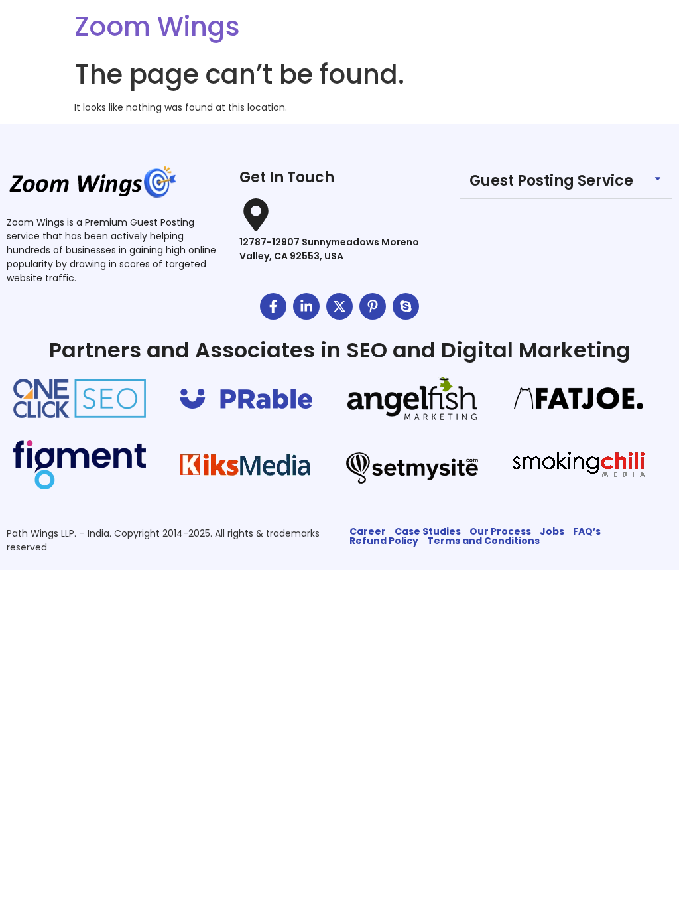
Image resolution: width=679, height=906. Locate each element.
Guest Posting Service (551, 180)
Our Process (500, 531)
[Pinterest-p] (372, 306)
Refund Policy (383, 540)
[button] (566, 181)
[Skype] (406, 306)
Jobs (552, 531)
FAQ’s (587, 531)
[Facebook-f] (273, 306)
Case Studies (428, 531)
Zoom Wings (157, 26)
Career (367, 531)
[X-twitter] (339, 306)
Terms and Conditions (483, 540)
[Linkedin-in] (306, 306)
